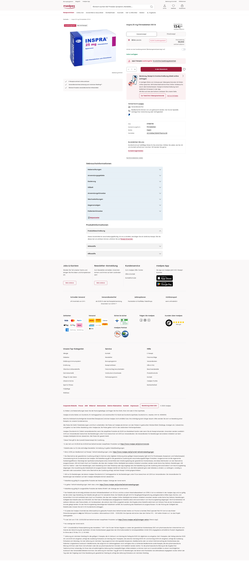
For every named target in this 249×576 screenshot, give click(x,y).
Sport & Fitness (68, 385)
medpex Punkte (152, 381)
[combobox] (123, 6)
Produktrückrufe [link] (152, 373)
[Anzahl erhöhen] (135, 69)
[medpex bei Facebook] (141, 320)
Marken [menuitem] (141, 13)
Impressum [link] (134, 406)
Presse (80, 406)
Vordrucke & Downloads (113, 373)
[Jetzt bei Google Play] (170, 284)
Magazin (77, 1)
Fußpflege (66, 389)
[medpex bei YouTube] (148, 320)
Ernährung (66, 365)
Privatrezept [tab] (171, 34)
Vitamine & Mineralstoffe (71, 369)
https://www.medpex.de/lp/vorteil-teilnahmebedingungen (133, 452)
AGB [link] (86, 406)
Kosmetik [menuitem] (120, 13)
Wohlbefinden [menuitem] (110, 13)
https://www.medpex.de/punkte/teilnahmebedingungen (119, 484)
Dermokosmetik (68, 373)
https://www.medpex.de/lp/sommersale (134, 444)
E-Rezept (150, 353)
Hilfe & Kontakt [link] (130, 274)
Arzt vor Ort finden (172, 95)
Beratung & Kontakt (171, 1)
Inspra (149, 130)
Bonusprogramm (111, 361)
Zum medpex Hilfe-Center (134, 270)
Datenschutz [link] (101, 406)
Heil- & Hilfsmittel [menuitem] (131, 13)
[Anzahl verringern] (128, 69)
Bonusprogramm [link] (68, 1)
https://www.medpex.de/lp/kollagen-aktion (133, 519)
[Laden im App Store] (170, 278)
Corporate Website (70, 406)
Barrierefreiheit (152, 385)
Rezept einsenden (127, 239)
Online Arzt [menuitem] (80, 13)
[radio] (129, 40)
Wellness (66, 393)
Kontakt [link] (149, 377)
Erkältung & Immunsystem (72, 361)
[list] (93, 47)
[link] (117, 334)
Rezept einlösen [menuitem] (68, 12)
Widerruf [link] (92, 406)
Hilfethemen (182, 1)
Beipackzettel (94, 217)
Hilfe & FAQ (150, 365)
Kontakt (107, 353)
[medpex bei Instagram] (145, 320)
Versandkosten (152, 361)
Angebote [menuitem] (152, 13)
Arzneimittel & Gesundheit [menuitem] (94, 13)
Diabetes (66, 357)
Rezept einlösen (110, 365)
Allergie (65, 353)
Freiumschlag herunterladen (114, 369)
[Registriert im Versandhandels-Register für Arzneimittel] (124, 322)
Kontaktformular (130, 278)
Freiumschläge (152, 357)
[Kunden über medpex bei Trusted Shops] (175, 323)
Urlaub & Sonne (68, 381)
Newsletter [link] (108, 357)
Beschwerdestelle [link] (153, 369)
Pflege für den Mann (70, 377)
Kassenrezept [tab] (141, 34)
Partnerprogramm (111, 377)
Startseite (65, 19)
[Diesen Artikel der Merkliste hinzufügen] (184, 69)
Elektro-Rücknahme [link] (114, 406)
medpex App (86, 1)
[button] (152, 95)
